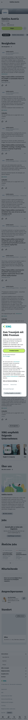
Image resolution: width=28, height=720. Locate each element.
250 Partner (17, 361)
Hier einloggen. (6, 356)
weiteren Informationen (12, 376)
